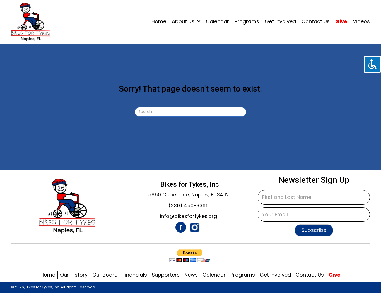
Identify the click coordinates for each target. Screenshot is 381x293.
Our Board (105, 274)
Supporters (166, 274)
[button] (314, 230)
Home (47, 274)
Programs (242, 274)
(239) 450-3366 (188, 205)
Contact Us (310, 274)
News (191, 274)
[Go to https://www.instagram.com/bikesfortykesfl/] (194, 227)
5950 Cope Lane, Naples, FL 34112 (188, 194)
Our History (74, 274)
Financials (134, 274)
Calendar (214, 274)
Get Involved (275, 274)
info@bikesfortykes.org (188, 216)
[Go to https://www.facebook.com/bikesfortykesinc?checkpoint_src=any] (180, 228)
